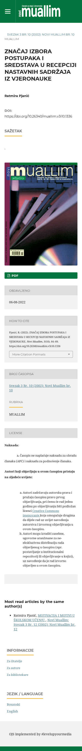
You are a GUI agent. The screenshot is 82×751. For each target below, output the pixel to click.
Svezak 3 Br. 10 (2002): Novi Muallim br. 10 (40, 34)
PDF (14, 275)
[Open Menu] (7, 11)
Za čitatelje (14, 661)
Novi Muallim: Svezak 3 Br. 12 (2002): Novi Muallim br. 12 (44, 624)
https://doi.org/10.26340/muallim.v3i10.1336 (38, 116)
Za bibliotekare (17, 675)
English (12, 711)
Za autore (13, 668)
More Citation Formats (28, 354)
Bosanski (13, 704)
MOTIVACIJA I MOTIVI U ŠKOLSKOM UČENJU (44, 617)
